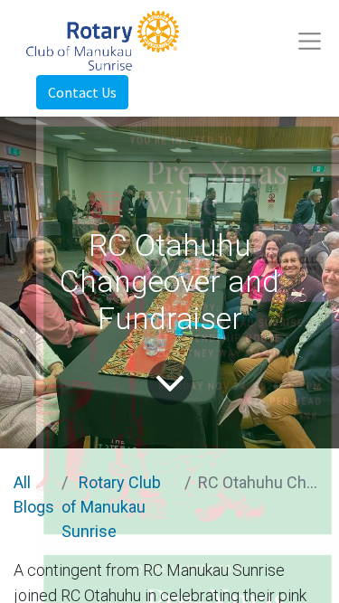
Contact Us (82, 92)
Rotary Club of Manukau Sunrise (111, 507)
